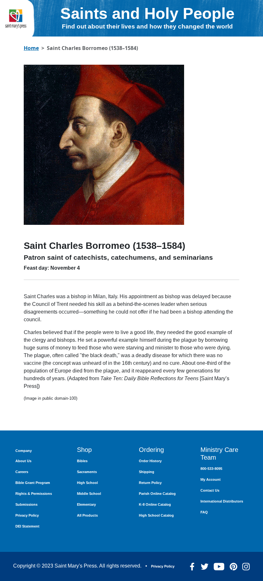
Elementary (86, 504)
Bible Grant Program (32, 483)
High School (87, 483)
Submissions (26, 504)
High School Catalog (156, 515)
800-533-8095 (211, 469)
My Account (210, 479)
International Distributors (221, 501)
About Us (23, 461)
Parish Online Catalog (157, 493)
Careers (21, 472)
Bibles (82, 461)
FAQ (204, 512)
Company (23, 451)
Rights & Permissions (33, 493)
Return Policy (150, 483)
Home (31, 48)
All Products (87, 515)
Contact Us (209, 490)
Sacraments (87, 472)
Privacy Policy (27, 515)
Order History (150, 461)
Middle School (89, 493)
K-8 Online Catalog (155, 504)
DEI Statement (27, 526)
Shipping (146, 472)
